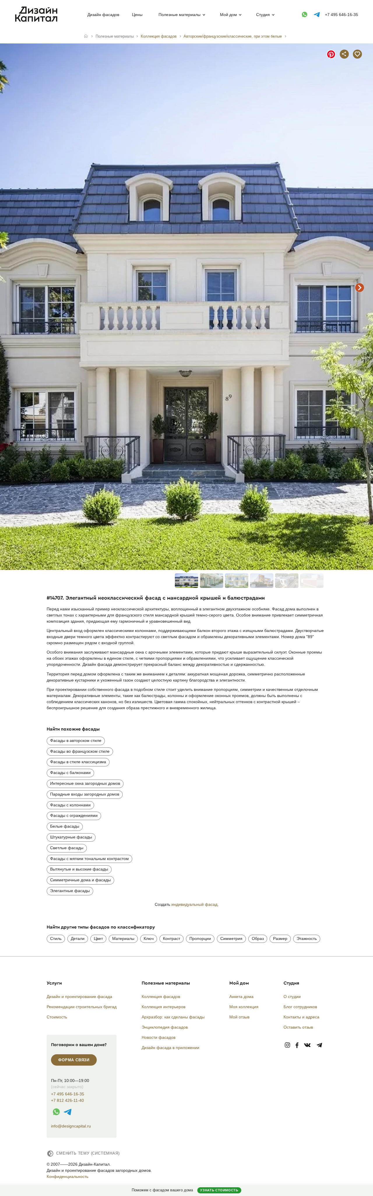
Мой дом (228, 14)
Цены (137, 14)
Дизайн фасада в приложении (170, 1047)
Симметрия (231, 938)
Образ (258, 938)
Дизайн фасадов (103, 14)
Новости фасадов (158, 1037)
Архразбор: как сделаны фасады (173, 1017)
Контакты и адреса (301, 1017)
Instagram (287, 1045)
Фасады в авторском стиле (75, 740)
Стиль (55, 938)
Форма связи (73, 1060)
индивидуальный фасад (194, 904)
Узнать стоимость (219, 1190)
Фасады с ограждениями (74, 815)
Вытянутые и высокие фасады (79, 869)
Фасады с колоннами (70, 805)
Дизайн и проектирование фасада (79, 996)
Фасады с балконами (70, 772)
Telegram (319, 1045)
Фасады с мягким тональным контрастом (89, 858)
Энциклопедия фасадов (165, 1027)
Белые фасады (64, 826)
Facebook (297, 1045)
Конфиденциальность (67, 1176)
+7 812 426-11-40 (67, 1100)
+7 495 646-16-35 (341, 14)
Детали (78, 938)
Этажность (307, 938)
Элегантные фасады (70, 890)
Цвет (98, 938)
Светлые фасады (66, 847)
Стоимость (57, 1017)
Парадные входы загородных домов (84, 794)
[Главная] (85, 36)
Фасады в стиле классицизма (78, 761)
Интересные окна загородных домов (85, 783)
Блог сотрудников (300, 1006)
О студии (292, 996)
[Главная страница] (37, 20)
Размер (280, 938)
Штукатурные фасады (71, 837)
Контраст (171, 938)
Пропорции (200, 938)
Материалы (123, 938)
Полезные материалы (179, 14)
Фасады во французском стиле (80, 751)
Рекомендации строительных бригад (82, 1006)
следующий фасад (359, 287)
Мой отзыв (239, 1017)
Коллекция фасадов (161, 996)
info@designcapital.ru (71, 1126)
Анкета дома (241, 996)
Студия (263, 14)
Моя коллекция (243, 1006)
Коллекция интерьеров (163, 1006)
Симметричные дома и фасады (80, 880)
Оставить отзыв (298, 1027)
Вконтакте (308, 1045)
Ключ (149, 938)
